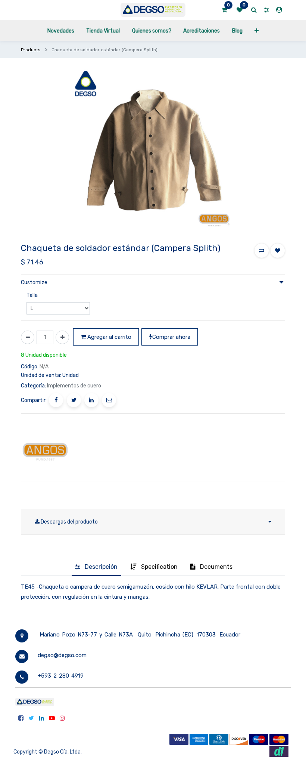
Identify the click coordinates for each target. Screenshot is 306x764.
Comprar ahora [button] (171, 337)
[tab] (96, 567)
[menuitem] (60, 30)
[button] (256, 30)
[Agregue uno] (62, 337)
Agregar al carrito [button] (108, 337)
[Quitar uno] (27, 337)
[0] (224, 10)
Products (31, 49)
